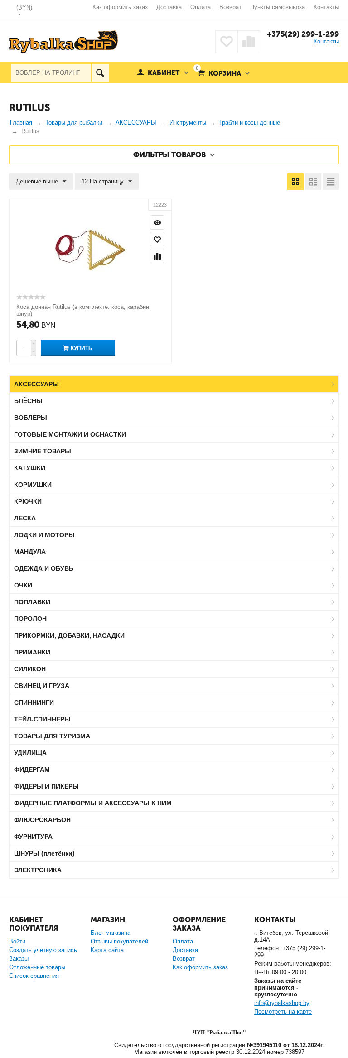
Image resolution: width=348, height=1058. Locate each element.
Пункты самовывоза (277, 7)
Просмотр (157, 222)
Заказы (19, 958)
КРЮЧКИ (28, 501)
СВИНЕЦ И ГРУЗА (41, 685)
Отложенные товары (37, 967)
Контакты (326, 7)
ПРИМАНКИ (32, 652)
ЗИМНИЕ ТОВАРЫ (42, 451)
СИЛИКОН (30, 669)
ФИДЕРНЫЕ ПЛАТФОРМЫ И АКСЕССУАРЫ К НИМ (93, 803)
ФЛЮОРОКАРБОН (42, 819)
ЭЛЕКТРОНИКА (38, 870)
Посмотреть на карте (283, 1011)
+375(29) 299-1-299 (303, 33)
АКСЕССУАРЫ (36, 384)
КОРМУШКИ (33, 484)
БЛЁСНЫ (28, 400)
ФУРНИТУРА (33, 836)
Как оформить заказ (120, 7)
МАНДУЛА (30, 551)
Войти (17, 941)
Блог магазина (110, 932)
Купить (81, 348)
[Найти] (100, 73)
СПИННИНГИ (34, 702)
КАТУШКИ (29, 467)
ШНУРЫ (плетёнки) (44, 853)
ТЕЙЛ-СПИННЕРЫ (42, 719)
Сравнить (157, 256)
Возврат (230, 7)
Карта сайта (107, 950)
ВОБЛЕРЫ (30, 417)
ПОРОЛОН (30, 618)
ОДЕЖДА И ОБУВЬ (43, 568)
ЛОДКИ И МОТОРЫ (44, 535)
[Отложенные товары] (226, 41)
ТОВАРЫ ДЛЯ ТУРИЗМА (52, 736)
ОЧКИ (23, 585)
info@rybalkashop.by (281, 1003)
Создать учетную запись (43, 950)
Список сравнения (34, 975)
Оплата (200, 7)
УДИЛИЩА (30, 752)
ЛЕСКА (25, 518)
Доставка (169, 7)
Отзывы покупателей (119, 941)
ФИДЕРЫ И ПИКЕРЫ (46, 786)
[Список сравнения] (248, 41)
